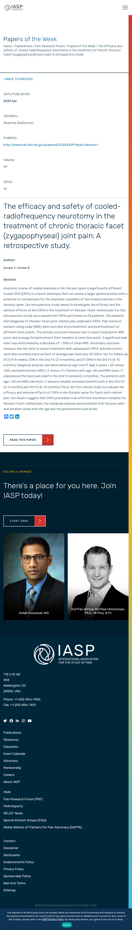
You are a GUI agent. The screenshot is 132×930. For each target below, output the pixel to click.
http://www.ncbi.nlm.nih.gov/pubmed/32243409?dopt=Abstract (50, 145)
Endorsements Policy (18, 862)
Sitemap (9, 890)
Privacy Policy (13, 869)
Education (10, 747)
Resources (11, 740)
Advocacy (10, 761)
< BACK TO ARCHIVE (18, 79)
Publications (12, 733)
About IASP (11, 782)
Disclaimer (10, 848)
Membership (12, 768)
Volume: (9, 160)
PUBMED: (10, 138)
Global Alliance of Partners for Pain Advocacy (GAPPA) (42, 827)
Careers (8, 775)
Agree (66, 924)
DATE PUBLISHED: (17, 94)
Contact (9, 841)
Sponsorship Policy (17, 876)
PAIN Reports (13, 806)
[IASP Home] (14, 7)
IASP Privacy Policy (53, 919)
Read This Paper (23, 439)
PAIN (6, 792)
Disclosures (11, 855)
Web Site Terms (14, 883)
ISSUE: (8, 182)
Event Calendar (14, 754)
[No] (127, 919)
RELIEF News (13, 813)
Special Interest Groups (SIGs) (24, 820)
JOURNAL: (11, 116)
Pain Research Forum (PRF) (23, 799)
